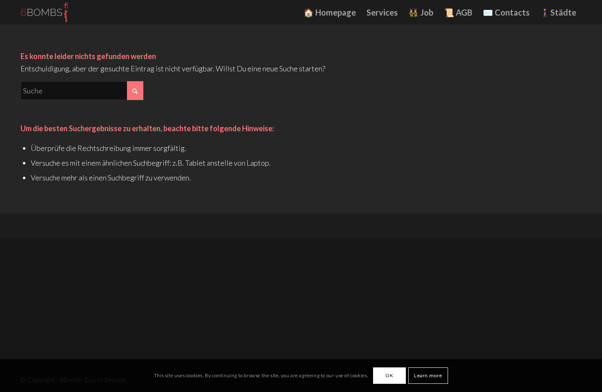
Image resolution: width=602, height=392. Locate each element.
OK (389, 375)
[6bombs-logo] (47, 12)
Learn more (428, 375)
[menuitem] (329, 12)
